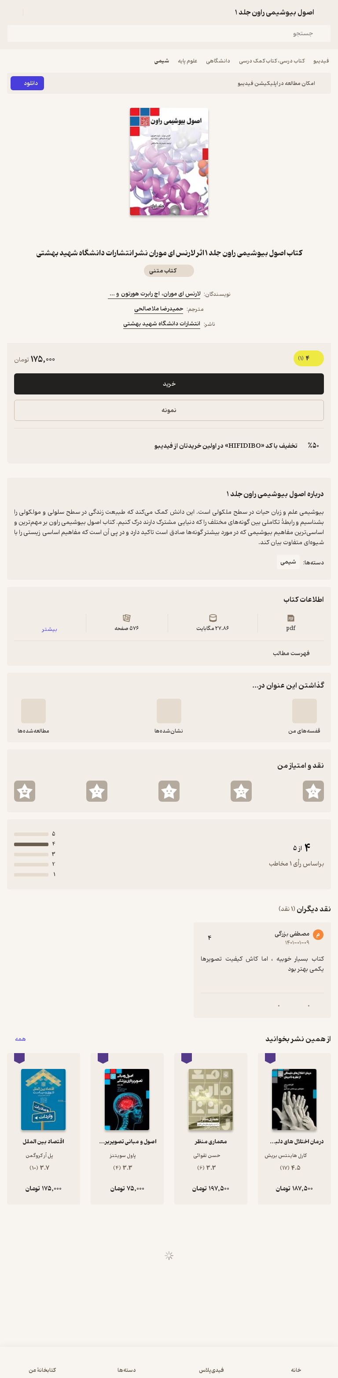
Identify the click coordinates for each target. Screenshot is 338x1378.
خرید (169, 384)
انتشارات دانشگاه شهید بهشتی (161, 323)
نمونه (169, 410)
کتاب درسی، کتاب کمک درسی (272, 61)
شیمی (161, 61)
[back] (325, 12)
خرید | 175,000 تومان (169, 1367)
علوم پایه (187, 61)
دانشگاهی (218, 61)
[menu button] (12, 12)
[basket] (33, 12)
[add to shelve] (304, 711)
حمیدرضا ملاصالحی (158, 308)
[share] (148, 231)
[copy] (21, 446)
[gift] (169, 231)
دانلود (31, 83)
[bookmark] (190, 231)
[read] (33, 711)
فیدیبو (321, 61)
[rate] (313, 791)
